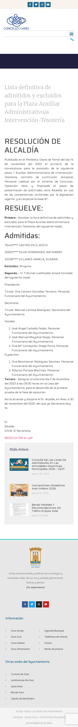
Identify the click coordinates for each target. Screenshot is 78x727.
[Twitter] (36, 4)
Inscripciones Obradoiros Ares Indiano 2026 (48, 487)
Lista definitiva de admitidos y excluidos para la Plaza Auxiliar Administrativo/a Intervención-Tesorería (35, 104)
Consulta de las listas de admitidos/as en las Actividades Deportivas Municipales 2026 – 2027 (49, 464)
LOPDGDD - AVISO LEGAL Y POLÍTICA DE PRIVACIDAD (39, 717)
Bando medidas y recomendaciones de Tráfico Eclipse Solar (46, 508)
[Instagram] (42, 4)
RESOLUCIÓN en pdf (19, 438)
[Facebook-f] (30, 4)
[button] (71, 34)
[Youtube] (48, 4)
